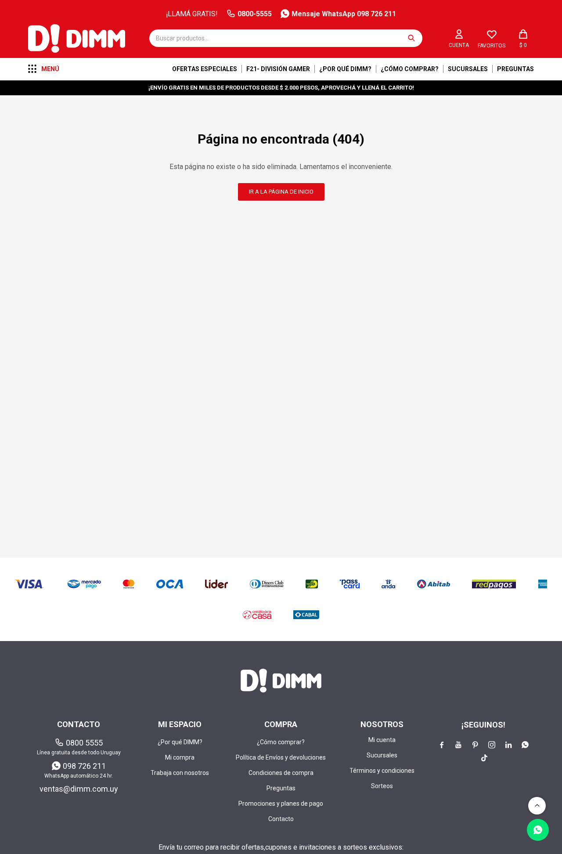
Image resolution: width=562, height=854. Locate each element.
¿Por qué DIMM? (345, 68)
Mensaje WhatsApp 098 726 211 (344, 14)
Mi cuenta (382, 739)
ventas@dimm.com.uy (79, 788)
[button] (411, 38)
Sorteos (382, 785)
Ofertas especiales (204, 68)
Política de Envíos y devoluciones (281, 757)
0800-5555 (255, 14)
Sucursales (468, 68)
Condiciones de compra (281, 772)
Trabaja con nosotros (180, 772)
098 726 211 (84, 766)
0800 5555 (84, 742)
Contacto (281, 818)
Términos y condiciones (381, 770)
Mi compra (180, 757)
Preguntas (515, 68)
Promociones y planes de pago (280, 803)
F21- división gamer (278, 68)
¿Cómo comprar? (410, 68)
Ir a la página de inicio (281, 191)
